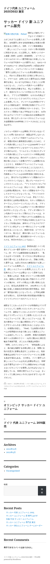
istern (9, 384)
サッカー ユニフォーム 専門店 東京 (20, 522)
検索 (6, 484)
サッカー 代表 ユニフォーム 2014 (20, 512)
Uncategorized (13, 471)
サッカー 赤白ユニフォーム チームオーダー (24, 525)
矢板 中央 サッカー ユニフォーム (20, 519)
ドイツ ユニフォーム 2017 (15, 246)
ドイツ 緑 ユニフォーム (34, 384)
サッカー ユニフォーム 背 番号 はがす (22, 516)
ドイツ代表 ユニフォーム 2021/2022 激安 (19, 10)
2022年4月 (11, 452)
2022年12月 (11, 449)
